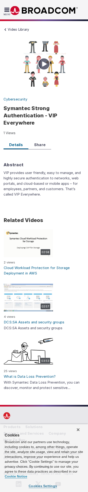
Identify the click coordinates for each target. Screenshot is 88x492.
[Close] (78, 429)
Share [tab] (40, 144)
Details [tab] (16, 144)
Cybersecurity (15, 99)
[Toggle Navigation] (8, 11)
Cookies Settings (43, 486)
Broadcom (44, 10)
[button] (28, 243)
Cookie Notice (16, 476)
